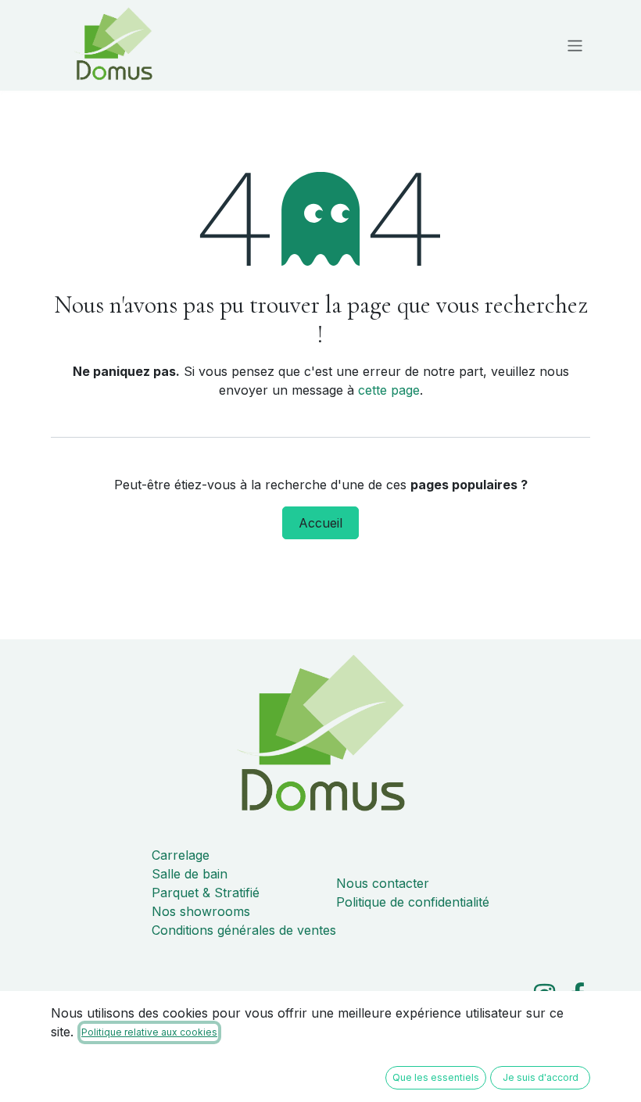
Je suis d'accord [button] (540, 1077)
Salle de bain (189, 874)
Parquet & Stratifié (206, 892)
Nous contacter (382, 883)
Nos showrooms (201, 911)
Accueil (320, 523)
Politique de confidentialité (412, 902)
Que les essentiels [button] (435, 1077)
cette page (389, 390)
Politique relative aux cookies (149, 1032)
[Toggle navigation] (575, 45)
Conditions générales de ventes (244, 930)
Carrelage (180, 855)
